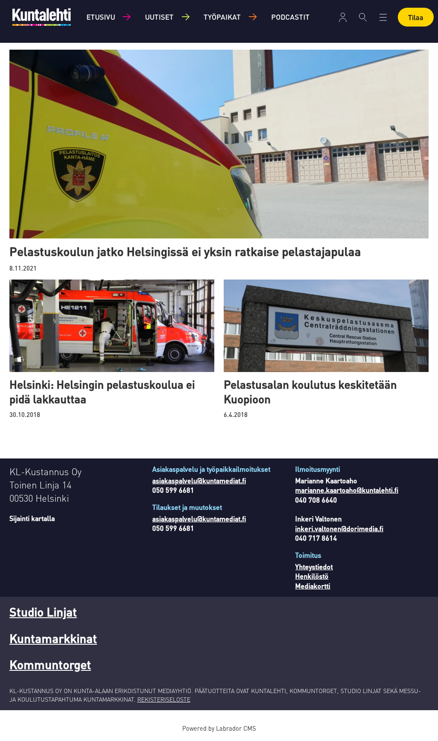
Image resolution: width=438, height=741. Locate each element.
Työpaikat (222, 16)
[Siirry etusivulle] (41, 17)
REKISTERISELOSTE (163, 699)
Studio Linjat (43, 611)
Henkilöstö (311, 575)
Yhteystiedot (314, 566)
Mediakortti (312, 585)
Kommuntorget (50, 664)
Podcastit (290, 16)
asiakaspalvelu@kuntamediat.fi (199, 480)
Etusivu (100, 16)
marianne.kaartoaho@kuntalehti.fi (346, 489)
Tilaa (415, 17)
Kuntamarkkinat (53, 638)
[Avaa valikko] (343, 17)
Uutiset (159, 16)
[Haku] (363, 17)
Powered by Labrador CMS (219, 728)
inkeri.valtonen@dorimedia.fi (339, 528)
